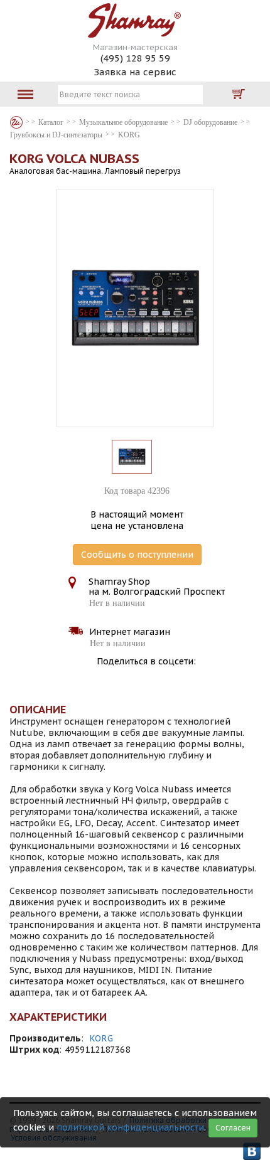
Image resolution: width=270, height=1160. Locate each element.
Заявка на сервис (135, 72)
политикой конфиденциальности (130, 1127)
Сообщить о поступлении (137, 554)
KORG (101, 1038)
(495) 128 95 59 (135, 58)
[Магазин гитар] (16, 122)
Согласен (233, 1127)
